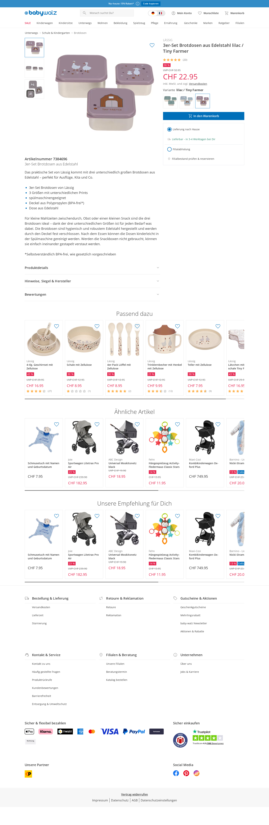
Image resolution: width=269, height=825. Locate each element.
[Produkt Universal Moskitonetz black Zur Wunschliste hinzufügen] (137, 424)
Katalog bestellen (116, 680)
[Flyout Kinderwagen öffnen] (54, 23)
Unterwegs (85, 23)
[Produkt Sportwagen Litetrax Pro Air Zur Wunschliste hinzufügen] (97, 424)
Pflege (154, 23)
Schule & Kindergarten (56, 33)
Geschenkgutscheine (193, 607)
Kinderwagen (45, 23)
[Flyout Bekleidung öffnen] (128, 23)
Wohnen (103, 23)
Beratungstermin (116, 672)
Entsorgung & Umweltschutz (49, 704)
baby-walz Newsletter (193, 623)
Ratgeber (224, 23)
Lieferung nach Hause (186, 129)
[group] (105, 93)
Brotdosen (80, 33)
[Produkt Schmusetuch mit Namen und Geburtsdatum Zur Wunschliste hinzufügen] (56, 424)
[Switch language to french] (156, 13)
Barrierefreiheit (41, 696)
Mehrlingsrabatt (190, 615)
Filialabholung (181, 149)
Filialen (240, 23)
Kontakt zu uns (41, 663)
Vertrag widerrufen (134, 794)
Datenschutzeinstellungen (159, 800)
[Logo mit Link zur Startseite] (41, 13)
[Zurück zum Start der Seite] (264, 798)
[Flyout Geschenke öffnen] (198, 23)
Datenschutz (120, 800)
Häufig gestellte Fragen (46, 672)
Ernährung (170, 23)
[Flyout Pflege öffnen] (159, 23)
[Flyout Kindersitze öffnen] (74, 23)
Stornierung (39, 623)
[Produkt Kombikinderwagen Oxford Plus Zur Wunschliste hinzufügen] (218, 424)
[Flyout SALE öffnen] (32, 23)
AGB (135, 800)
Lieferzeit (37, 615)
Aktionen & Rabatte (192, 631)
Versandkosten (41, 607)
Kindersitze (66, 23)
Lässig (168, 40)
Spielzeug (139, 23)
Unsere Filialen (115, 663)
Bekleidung (120, 23)
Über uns (186, 663)
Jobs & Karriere (189, 672)
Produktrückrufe (42, 680)
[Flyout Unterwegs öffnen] (93, 23)
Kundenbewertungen (45, 688)
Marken (208, 23)
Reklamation (113, 615)
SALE (28, 23)
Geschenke (190, 23)
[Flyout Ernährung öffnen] (178, 23)
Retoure (111, 607)
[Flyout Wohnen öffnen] (109, 23)
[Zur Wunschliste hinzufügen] (152, 45)
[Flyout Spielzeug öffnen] (146, 23)
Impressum (100, 800)
